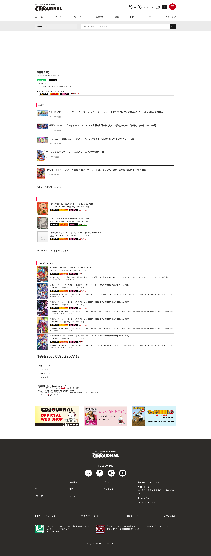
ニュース (39, 17)
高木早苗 (44, 369)
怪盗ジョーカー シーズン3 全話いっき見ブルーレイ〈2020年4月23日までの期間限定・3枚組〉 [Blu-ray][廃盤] (89, 319)
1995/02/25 (81, 236)
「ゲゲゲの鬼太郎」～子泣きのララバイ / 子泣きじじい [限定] (72, 204)
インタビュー (79, 17)
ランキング (171, 17)
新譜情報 (100, 17)
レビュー (134, 17)
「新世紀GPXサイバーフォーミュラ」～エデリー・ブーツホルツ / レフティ (76, 233)
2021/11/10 (78, 270)
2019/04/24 (76, 288)
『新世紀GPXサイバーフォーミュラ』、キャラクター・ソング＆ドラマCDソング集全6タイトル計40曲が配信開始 (106, 112)
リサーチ (58, 17)
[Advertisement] (105, 50)
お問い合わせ (170, 516)
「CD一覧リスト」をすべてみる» (52, 250)
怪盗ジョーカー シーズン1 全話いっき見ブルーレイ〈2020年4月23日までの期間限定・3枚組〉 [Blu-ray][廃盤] (89, 285)
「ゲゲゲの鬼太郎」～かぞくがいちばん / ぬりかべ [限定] (70, 218)
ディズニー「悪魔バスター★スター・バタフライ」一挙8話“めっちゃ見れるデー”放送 (92, 138)
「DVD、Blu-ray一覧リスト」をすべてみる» (58, 355)
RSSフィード (132, 516)
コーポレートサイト (147, 502)
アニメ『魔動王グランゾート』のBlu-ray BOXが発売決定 (75, 152)
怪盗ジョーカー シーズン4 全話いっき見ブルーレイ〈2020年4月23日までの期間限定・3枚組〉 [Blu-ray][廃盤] (89, 335)
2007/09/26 (81, 207)
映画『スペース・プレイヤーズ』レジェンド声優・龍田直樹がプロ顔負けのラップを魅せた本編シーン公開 (102, 125)
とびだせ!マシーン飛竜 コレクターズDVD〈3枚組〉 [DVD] (70, 267)
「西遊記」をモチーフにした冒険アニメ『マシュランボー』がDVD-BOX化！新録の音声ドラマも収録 (96, 169)
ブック (152, 17)
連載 (117, 17)
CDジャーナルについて (45, 516)
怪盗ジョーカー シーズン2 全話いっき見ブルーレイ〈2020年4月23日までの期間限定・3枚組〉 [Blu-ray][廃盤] (89, 302)
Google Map (143, 498)
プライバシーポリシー (91, 516)
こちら (63, 388)
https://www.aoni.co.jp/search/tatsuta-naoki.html (61, 86)
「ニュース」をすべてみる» (50, 186)
